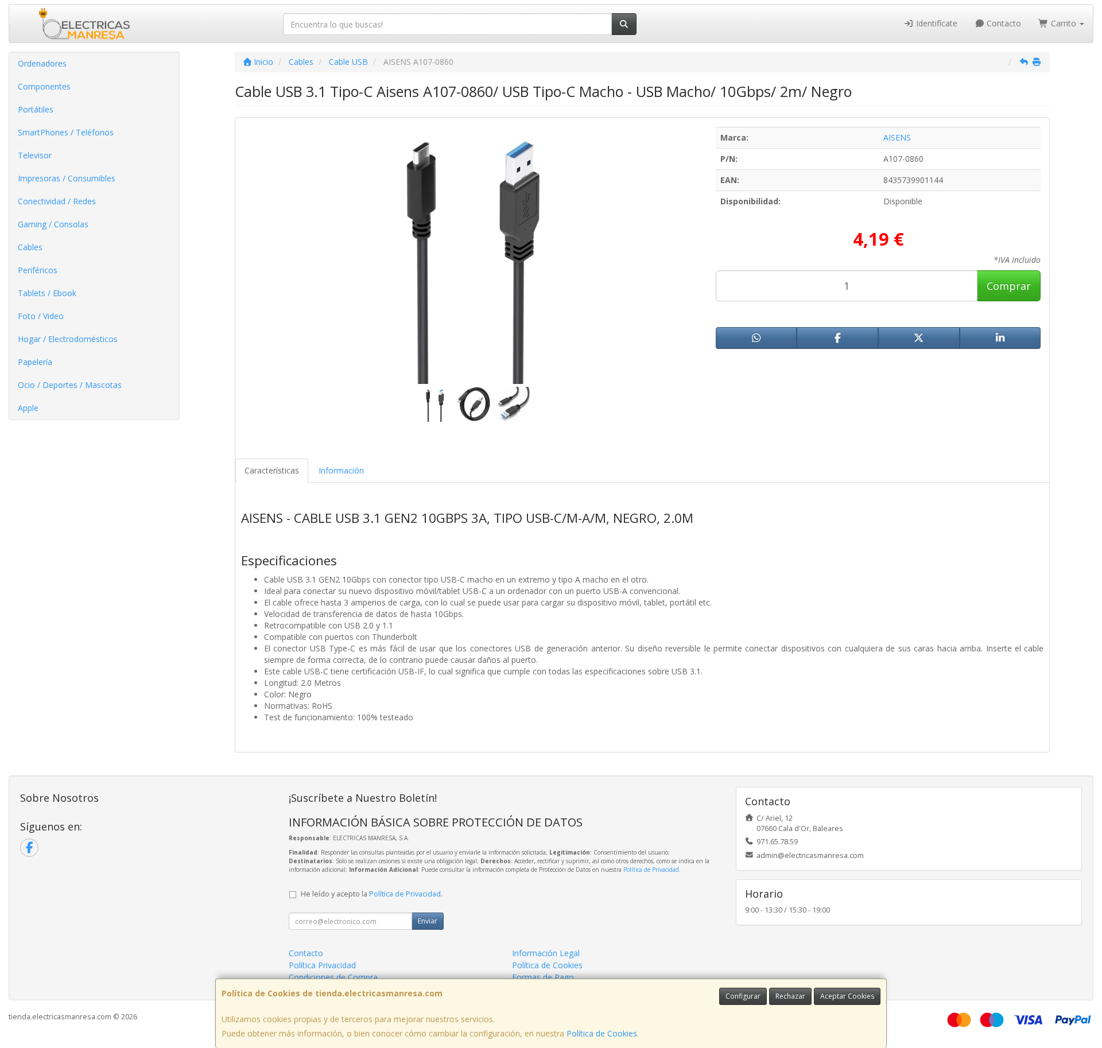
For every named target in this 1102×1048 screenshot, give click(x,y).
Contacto (1002, 23)
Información (341, 470)
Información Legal (546, 953)
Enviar (427, 921)
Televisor (35, 155)
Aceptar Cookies (847, 996)
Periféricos (37, 270)
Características (272, 470)
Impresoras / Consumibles (66, 178)
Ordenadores (42, 63)
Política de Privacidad (651, 869)
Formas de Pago (543, 977)
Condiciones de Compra (333, 977)
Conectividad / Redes (57, 201)
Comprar (1009, 286)
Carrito (1063, 23)
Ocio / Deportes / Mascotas (70, 384)
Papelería (35, 361)
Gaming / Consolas (53, 224)
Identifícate (935, 23)
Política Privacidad (322, 965)
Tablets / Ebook (47, 293)
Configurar (742, 996)
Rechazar (790, 996)
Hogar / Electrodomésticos (68, 338)
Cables (30, 247)
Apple (28, 407)
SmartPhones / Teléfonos (66, 132)
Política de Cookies (601, 1033)
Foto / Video (41, 315)
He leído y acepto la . (372, 894)
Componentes (44, 86)
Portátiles (35, 109)
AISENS (897, 137)
